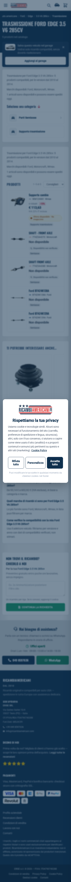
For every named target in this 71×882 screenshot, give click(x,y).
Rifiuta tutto (16, 462)
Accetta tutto (55, 462)
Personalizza (35, 462)
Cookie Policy (39, 450)
